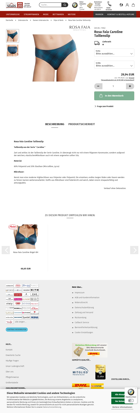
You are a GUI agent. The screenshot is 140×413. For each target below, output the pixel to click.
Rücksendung (80, 317)
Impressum (79, 292)
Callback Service (82, 322)
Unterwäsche (13, 14)
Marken (99, 14)
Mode (46, 14)
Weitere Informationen (122, 407)
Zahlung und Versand (84, 312)
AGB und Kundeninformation (87, 297)
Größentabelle (12, 382)
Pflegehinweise (12, 377)
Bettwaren (58, 14)
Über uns (10, 372)
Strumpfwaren (31, 14)
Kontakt (9, 350)
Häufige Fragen (12, 361)
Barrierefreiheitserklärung (86, 327)
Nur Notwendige (122, 401)
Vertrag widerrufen (16, 330)
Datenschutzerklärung (52, 407)
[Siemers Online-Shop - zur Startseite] (19, 5)
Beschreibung (54, 124)
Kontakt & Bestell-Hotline (120, 14)
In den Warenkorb (114, 95)
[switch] (131, 400)
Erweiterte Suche (13, 355)
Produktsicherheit (81, 124)
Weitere (72, 14)
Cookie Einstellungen (84, 332)
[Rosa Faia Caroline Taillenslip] (56, 58)
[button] (121, 5)
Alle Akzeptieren (122, 394)
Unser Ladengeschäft (15, 366)
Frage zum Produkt (105, 106)
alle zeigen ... (20, 322)
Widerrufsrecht (81, 302)
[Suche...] (64, 4)
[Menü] (135, 389)
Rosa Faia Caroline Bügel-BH (25, 252)
